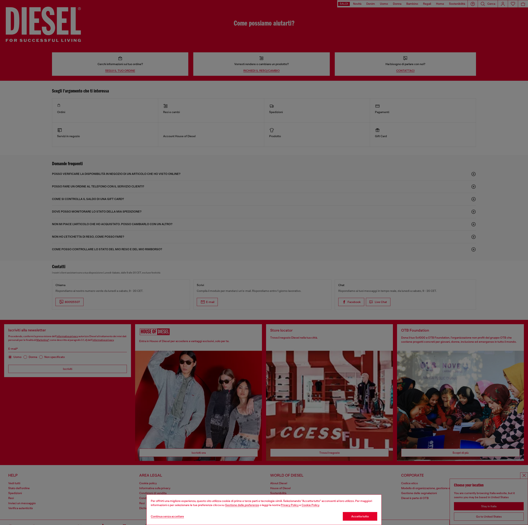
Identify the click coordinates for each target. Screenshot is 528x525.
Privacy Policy (290, 505)
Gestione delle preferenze (242, 505)
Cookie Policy (310, 505)
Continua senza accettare (167, 516)
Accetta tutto (360, 516)
